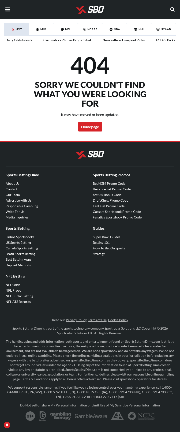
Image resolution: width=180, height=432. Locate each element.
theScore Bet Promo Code (112, 189)
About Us (12, 183)
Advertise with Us (18, 200)
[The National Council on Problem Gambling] (141, 416)
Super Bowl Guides (106, 237)
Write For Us (15, 212)
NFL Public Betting (19, 296)
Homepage (90, 126)
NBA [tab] (117, 29)
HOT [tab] (17, 31)
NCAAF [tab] (92, 29)
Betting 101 (101, 242)
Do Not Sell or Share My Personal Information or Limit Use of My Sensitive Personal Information (90, 405)
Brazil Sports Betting (20, 254)
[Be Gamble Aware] (91, 416)
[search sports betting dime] (172, 9)
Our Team (13, 195)
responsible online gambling (153, 374)
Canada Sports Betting (22, 248)
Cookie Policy (118, 320)
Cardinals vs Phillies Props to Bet (67, 40)
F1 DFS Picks (165, 40)
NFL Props (13, 290)
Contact (11, 189)
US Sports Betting (18, 242)
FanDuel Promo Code (108, 206)
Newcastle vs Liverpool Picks (123, 40)
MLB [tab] (43, 29)
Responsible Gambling (22, 206)
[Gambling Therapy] (60, 416)
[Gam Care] (42, 416)
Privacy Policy (76, 320)
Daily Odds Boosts (19, 40)
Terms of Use (97, 320)
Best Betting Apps (18, 259)
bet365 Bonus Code (107, 195)
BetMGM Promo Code (109, 183)
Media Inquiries (17, 217)
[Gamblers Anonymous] (117, 416)
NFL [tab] (67, 29)
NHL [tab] (141, 29)
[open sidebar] (7, 9)
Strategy (99, 254)
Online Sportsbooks (20, 237)
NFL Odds (13, 285)
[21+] (30, 416)
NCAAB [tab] (166, 29)
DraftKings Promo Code (110, 200)
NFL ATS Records (18, 302)
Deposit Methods (18, 265)
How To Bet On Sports (109, 248)
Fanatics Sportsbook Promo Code (117, 217)
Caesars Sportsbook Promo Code (117, 212)
